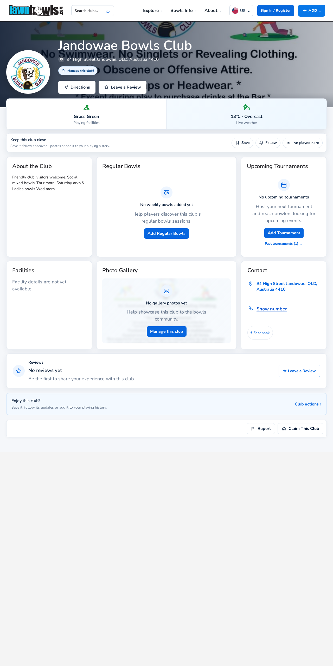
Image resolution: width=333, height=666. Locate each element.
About (210, 11)
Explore (151, 11)
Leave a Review (299, 371)
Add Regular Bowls (166, 233)
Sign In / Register (275, 10)
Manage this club (166, 331)
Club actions (308, 404)
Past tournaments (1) (284, 243)
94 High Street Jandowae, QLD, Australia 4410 (287, 286)
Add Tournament (284, 233)
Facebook (260, 332)
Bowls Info (181, 11)
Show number (272, 309)
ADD (311, 10)
